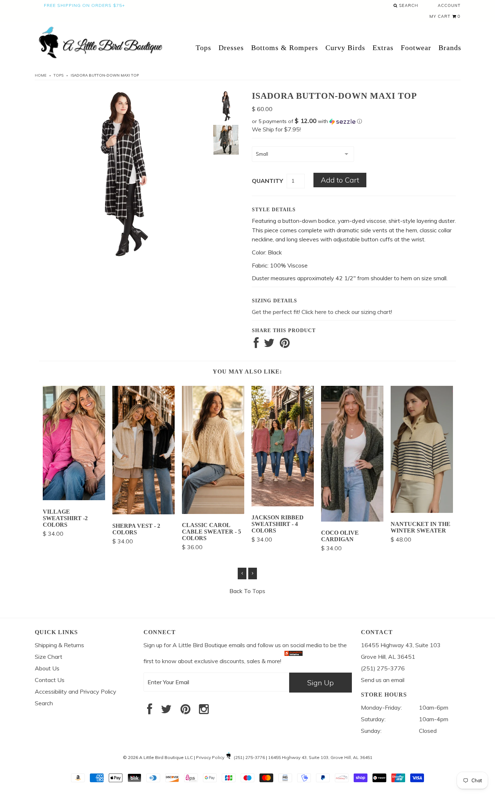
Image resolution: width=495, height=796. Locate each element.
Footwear (416, 48)
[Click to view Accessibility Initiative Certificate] (293, 661)
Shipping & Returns (59, 645)
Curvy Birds (345, 48)
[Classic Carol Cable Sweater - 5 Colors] (213, 511)
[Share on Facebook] (256, 344)
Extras (383, 48)
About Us (47, 668)
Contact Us (50, 679)
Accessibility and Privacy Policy (75, 691)
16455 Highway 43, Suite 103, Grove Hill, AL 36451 (320, 757)
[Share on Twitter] (269, 344)
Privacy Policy (210, 757)
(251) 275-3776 (249, 757)
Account (449, 5)
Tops (203, 48)
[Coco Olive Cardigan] (352, 519)
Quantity (267, 180)
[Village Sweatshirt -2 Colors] (74, 498)
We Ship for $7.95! (276, 129)
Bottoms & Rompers (284, 48)
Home (40, 75)
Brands (449, 48)
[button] (354, 121)
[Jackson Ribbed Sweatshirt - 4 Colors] (282, 504)
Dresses (231, 48)
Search (408, 5)
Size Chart (48, 656)
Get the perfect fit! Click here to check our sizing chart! (322, 311)
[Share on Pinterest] (285, 344)
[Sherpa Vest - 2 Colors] (143, 512)
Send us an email (382, 679)
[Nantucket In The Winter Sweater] (422, 510)
